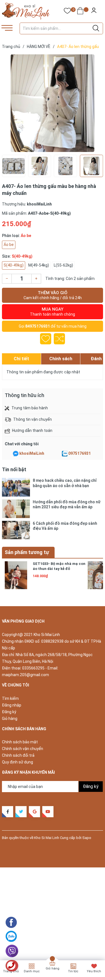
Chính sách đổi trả (18, 755)
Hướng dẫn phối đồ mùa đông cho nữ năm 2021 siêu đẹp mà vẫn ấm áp (67, 504)
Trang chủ (11, 971)
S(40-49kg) (14, 265)
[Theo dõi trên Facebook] (7, 811)
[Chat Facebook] (15, 453)
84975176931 (37, 326)
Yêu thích (94, 971)
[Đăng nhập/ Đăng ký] (94, 11)
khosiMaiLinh (31, 453)
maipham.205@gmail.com (25, 675)
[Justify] (96, 28)
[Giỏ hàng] (80, 11)
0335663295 (33, 668)
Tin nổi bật (14, 469)
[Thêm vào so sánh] (59, 338)
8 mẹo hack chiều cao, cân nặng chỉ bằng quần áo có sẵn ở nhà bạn (65, 483)
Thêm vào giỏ (53, 295)
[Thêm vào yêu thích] (45, 338)
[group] (52, 103)
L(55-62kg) (63, 265)
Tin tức (73, 971)
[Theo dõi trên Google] (34, 811)
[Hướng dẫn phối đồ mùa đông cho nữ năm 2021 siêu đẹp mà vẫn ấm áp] (16, 508)
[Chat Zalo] (64, 453)
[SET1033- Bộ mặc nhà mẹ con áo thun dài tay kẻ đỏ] (16, 575)
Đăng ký (9, 712)
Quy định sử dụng (17, 762)
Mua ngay (52, 311)
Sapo (86, 838)
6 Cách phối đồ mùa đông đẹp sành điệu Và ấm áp (65, 526)
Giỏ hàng (9, 718)
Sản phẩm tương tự (27, 552)
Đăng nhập (11, 705)
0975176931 (79, 453)
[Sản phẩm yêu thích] (67, 11)
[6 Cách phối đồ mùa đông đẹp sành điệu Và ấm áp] (16, 530)
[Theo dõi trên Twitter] (21, 811)
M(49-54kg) (38, 265)
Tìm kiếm (10, 698)
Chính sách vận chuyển (22, 748)
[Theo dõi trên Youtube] (47, 811)
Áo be (9, 244)
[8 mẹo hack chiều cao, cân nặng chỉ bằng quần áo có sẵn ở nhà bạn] (16, 487)
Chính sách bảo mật (20, 742)
